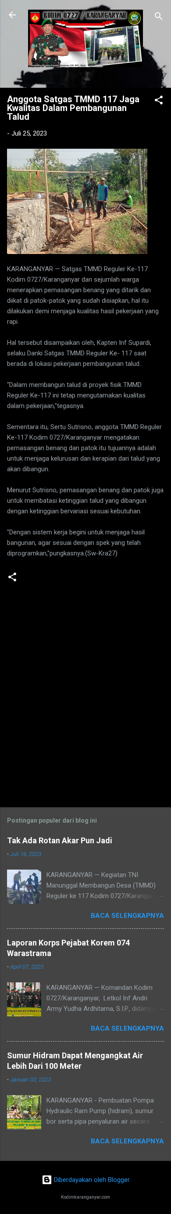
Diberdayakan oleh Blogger (91, 1180)
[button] (158, 101)
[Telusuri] (158, 17)
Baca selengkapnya (127, 916)
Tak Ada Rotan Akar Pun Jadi (59, 840)
